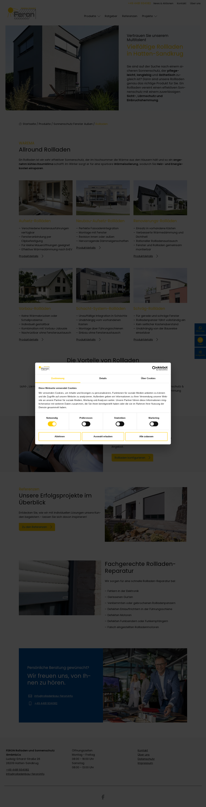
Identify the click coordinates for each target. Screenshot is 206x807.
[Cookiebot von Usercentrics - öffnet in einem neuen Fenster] (154, 368)
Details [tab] (103, 378)
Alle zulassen (146, 436)
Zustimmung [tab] (58, 378)
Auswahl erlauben (103, 436)
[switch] (86, 424)
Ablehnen (60, 436)
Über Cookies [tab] (148, 378)
